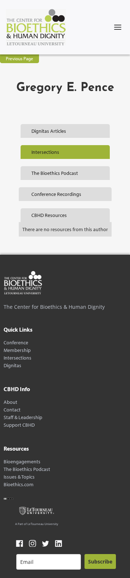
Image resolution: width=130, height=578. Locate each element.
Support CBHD (19, 425)
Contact (12, 410)
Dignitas (12, 365)
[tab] (65, 131)
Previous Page (19, 58)
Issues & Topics (19, 477)
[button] (117, 27)
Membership (17, 350)
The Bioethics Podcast (27, 469)
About (10, 402)
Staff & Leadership (23, 417)
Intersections (17, 358)
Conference (16, 343)
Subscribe (100, 561)
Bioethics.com (19, 484)
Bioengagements (22, 462)
